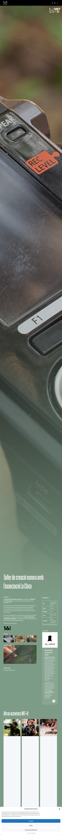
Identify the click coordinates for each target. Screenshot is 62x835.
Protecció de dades (31, 833)
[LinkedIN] (54, 3)
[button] (59, 809)
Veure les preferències (31, 830)
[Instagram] (52, 3)
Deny (31, 825)
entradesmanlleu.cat (9, 670)
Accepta (31, 821)
